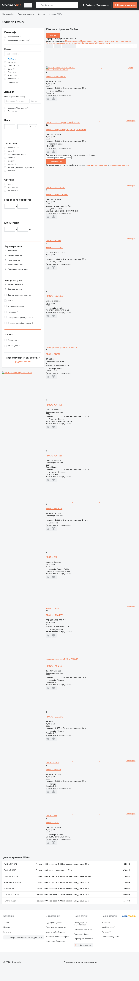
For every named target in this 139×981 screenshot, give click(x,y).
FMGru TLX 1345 (54, 247)
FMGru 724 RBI (54, 405)
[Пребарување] (38, 5)
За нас (6, 922)
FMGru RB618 (53, 354)
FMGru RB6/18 (53, 769)
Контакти (7, 932)
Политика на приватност (57, 927)
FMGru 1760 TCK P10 (57, 194)
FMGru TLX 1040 (54, 716)
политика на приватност (97, 165)
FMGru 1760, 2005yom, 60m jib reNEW (66, 129)
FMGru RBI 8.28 (54, 508)
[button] (48, 98)
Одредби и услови (54, 922)
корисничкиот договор (119, 165)
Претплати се (56, 162)
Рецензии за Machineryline (57, 936)
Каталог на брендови (55, 941)
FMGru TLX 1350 (54, 296)
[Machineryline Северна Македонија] (11, 5)
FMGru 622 (51, 557)
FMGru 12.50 (52, 822)
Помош (6, 927)
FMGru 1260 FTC (55, 615)
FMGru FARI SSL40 (56, 76)
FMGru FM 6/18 (54, 666)
